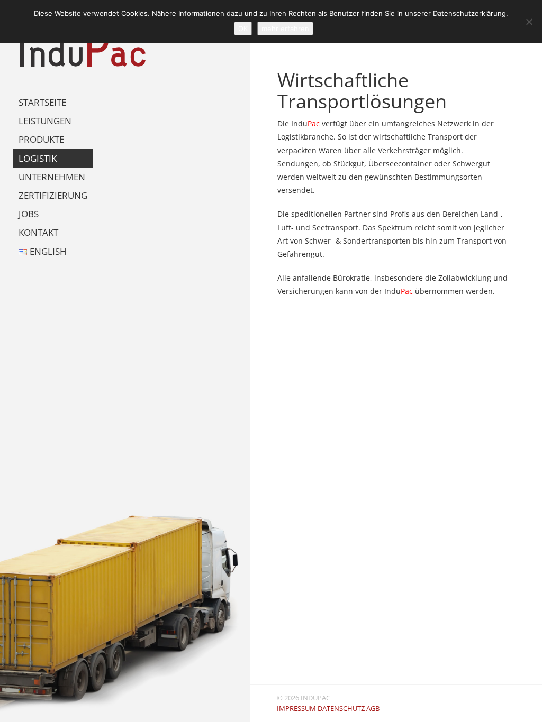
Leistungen (45, 121)
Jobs (29, 214)
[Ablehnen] (528, 21)
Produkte (41, 139)
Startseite (42, 102)
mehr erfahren (285, 28)
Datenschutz (341, 708)
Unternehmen (52, 177)
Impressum (296, 708)
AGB (373, 708)
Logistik (38, 158)
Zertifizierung (53, 195)
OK (243, 28)
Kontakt (38, 232)
